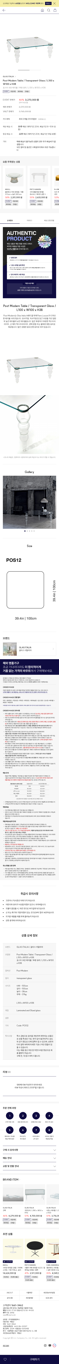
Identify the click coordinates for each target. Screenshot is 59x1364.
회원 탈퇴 (6, 1346)
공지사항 (10, 1298)
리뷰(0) (29, 220)
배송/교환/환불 (49, 220)
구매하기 (35, 1359)
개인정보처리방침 (49, 1293)
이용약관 (29, 1293)
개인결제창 (29, 1298)
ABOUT (10, 1293)
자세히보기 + (42, 119)
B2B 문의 (49, 1298)
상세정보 (10, 220)
